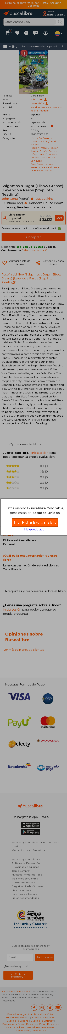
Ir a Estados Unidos (35, 522)
